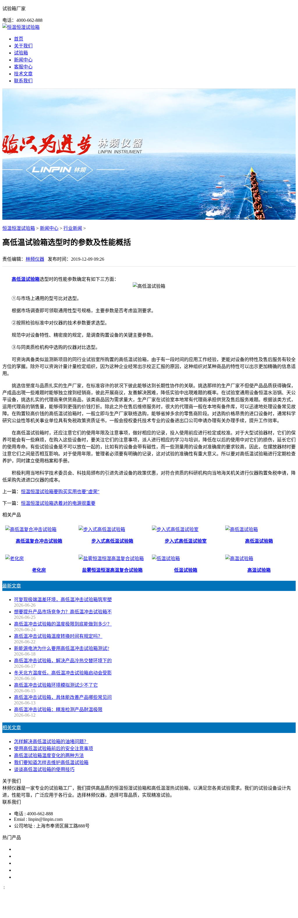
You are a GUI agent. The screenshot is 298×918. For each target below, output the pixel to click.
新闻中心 (23, 59)
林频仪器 (35, 259)
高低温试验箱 (26, 279)
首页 (18, 38)
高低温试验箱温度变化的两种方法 (49, 755)
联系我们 (23, 80)
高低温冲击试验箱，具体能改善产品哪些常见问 (63, 697)
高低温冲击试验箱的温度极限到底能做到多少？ (63, 624)
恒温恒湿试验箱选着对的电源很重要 (58, 503)
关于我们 (23, 45)
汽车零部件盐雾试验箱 (37, 870)
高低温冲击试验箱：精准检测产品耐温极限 (58, 709)
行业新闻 (72, 228)
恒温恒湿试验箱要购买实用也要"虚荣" (60, 491)
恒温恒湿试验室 (30, 877)
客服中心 (23, 66)
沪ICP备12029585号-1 (228, 910)
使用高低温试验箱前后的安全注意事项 (53, 748)
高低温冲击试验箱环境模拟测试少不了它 (56, 685)
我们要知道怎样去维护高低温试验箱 (51, 762)
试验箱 (21, 52)
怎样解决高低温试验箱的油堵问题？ (51, 741)
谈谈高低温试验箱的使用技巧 (44, 769)
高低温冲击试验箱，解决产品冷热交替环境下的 (63, 660)
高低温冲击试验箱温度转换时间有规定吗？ (58, 636)
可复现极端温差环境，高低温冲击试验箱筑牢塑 (63, 599)
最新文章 (11, 585)
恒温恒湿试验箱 (18, 228)
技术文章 (23, 73)
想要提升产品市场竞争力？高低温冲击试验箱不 (63, 611)
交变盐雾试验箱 (30, 856)
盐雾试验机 (25, 849)
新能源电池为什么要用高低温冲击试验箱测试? (61, 648)
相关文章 (11, 727)
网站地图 (177, 910)
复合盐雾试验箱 (30, 863)
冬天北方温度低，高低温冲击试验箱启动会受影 (63, 672)
